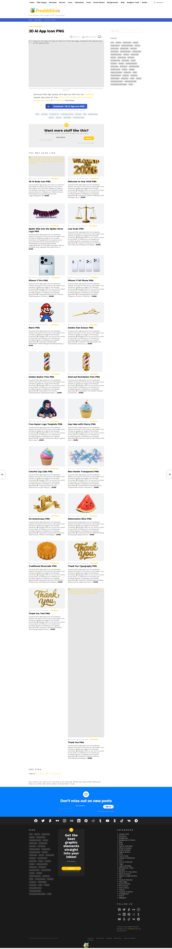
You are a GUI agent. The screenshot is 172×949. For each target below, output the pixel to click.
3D (113, 42)
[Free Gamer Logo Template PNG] (47, 409)
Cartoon (134, 48)
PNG (85, 114)
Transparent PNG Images (119, 84)
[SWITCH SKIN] (154, 2)
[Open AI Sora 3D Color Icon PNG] (2, 475)
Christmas (115, 51)
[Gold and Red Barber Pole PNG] (86, 361)
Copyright (90, 940)
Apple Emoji (115, 45)
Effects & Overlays (125, 848)
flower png (122, 57)
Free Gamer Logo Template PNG (45, 424)
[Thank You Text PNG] (47, 598)
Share (31, 42)
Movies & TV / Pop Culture (128, 872)
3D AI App (44, 114)
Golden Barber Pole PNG (41, 377)
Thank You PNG (76, 742)
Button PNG (125, 48)
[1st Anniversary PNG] (47, 503)
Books (144, 2)
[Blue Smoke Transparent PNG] (86, 456)
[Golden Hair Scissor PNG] (86, 312)
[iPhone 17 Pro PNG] (47, 265)
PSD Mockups (58, 100)
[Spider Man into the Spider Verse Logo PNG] (47, 213)
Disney (127, 54)
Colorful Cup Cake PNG (40, 471)
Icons (70, 2)
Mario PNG (34, 327)
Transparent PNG (131, 81)
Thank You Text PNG (39, 613)
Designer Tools (133, 2)
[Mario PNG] (47, 312)
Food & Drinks (123, 856)
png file (51, 117)
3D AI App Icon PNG (67, 114)
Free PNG (78, 114)
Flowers (131, 57)
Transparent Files (78, 117)
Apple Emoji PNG (128, 45)
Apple (136, 42)
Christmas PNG (126, 51)
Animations (79, 2)
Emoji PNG (135, 54)
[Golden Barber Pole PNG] (47, 361)
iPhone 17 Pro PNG (38, 280)
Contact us (132, 928)
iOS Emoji (124, 66)
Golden (114, 63)
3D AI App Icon (54, 114)
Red (133, 78)
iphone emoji (116, 69)
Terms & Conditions (129, 938)
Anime (119, 42)
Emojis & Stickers (124, 850)
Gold (133, 60)
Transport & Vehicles (126, 892)
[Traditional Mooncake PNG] (47, 551)
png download (93, 114)
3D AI (37, 114)
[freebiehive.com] (86, 945)
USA (131, 84)
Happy (122, 63)
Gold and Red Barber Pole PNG (84, 377)
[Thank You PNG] (86, 662)
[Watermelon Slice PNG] (86, 503)
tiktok (139, 78)
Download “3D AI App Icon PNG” (69, 106)
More (47, 196)
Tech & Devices (124, 888)
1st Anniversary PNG (39, 519)
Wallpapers (122, 898)
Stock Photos (99, 2)
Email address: (60, 137)
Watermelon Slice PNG (79, 519)
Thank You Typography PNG (82, 566)
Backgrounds (112, 2)
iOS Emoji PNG (134, 66)
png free (58, 117)
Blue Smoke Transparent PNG (83, 471)
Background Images (41, 100)
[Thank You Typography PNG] (86, 551)
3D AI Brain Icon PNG (39, 181)
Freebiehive (89, 94)
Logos (121, 864)
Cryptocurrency (116, 54)
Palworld (128, 72)
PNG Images (42, 2)
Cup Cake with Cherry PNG (82, 424)
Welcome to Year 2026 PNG (82, 181)
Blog (122, 2)
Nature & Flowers (125, 874)
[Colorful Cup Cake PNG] (47, 456)
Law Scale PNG (76, 229)
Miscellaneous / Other (126, 868)
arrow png (115, 48)
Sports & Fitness (124, 884)
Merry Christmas (117, 72)
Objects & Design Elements (128, 876)
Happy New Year (132, 63)
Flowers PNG (116, 60)
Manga (132, 69)
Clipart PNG (137, 51)
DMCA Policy (117, 938)
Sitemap (109, 938)
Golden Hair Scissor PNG (80, 327)
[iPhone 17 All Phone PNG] (86, 265)
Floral (114, 57)
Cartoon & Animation (126, 846)
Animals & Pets (124, 834)
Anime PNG (127, 42)
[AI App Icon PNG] (169, 475)
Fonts (88, 2)
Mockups (53, 2)
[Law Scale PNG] (86, 213)
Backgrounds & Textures (127, 840)
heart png (115, 66)
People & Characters (126, 880)
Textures (122, 890)
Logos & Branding (125, 866)
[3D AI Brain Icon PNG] (47, 166)
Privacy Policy (100, 938)
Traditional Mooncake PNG (43, 566)
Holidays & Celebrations (127, 858)
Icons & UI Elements (125, 862)
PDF (120, 878)
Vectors (62, 2)
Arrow (138, 45)
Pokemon (125, 78)
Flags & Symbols (124, 852)
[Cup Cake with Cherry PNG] (86, 409)
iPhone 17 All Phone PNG (80, 280)
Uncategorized (124, 894)
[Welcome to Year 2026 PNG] (86, 166)
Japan (125, 69)
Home (32, 2)
